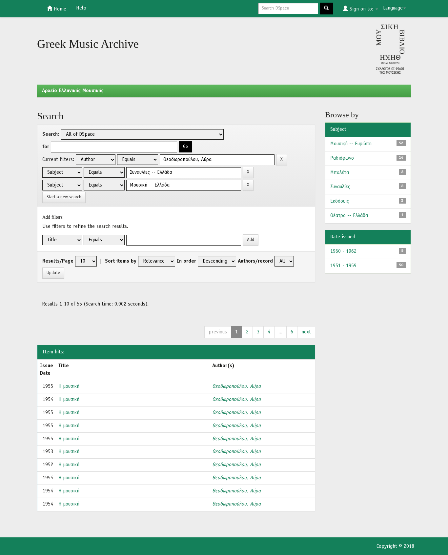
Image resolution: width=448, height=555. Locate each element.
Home (59, 9)
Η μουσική (68, 386)
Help (81, 8)
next (306, 332)
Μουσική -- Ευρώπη (351, 144)
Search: (50, 134)
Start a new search (64, 197)
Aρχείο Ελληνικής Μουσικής (73, 90)
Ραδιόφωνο (342, 158)
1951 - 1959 (343, 265)
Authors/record (255, 261)
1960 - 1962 (343, 251)
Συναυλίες (340, 186)
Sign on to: (361, 9)
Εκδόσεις (339, 201)
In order (186, 261)
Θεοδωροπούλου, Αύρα (236, 386)
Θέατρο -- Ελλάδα (349, 215)
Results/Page (57, 261)
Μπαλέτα (339, 172)
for (45, 146)
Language (393, 8)
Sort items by (120, 261)
